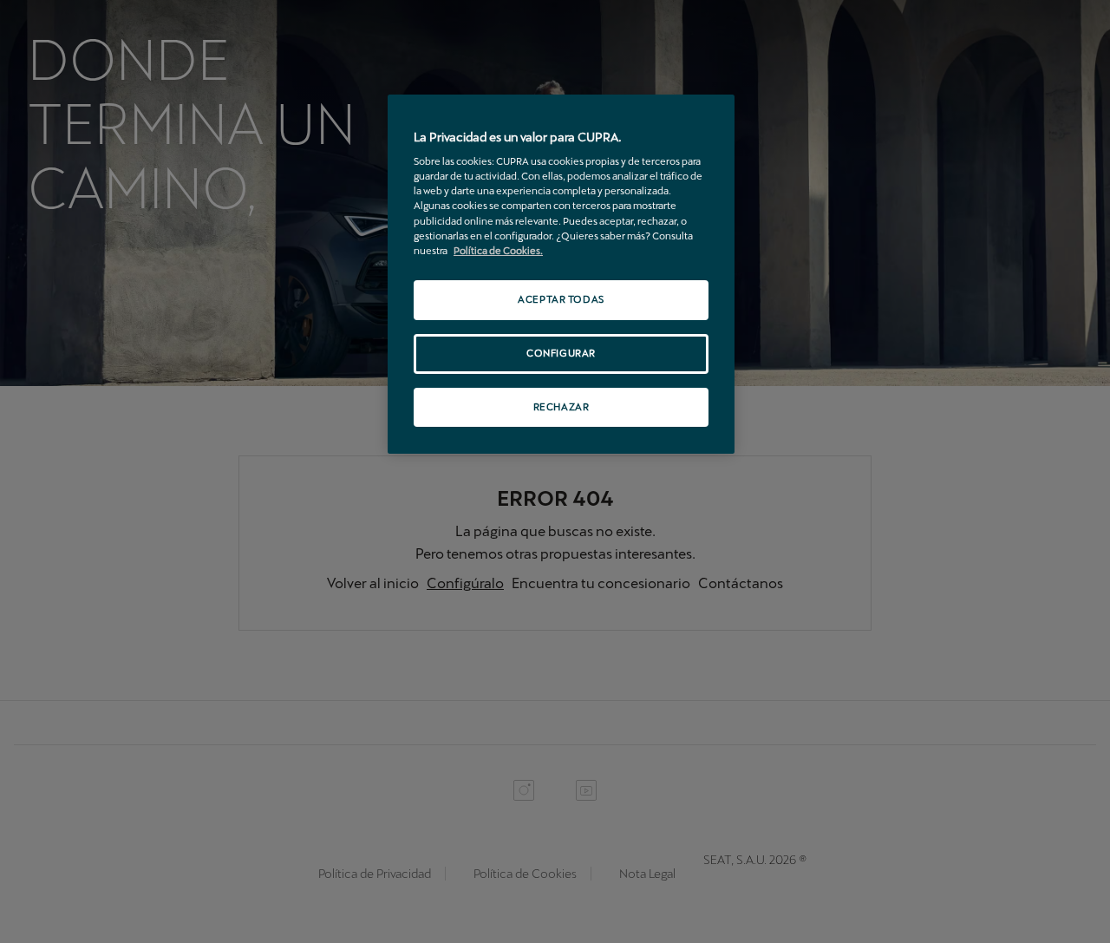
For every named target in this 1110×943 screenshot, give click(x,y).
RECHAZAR (561, 407)
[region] (561, 275)
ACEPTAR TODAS (561, 299)
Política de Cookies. (498, 251)
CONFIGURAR (561, 353)
